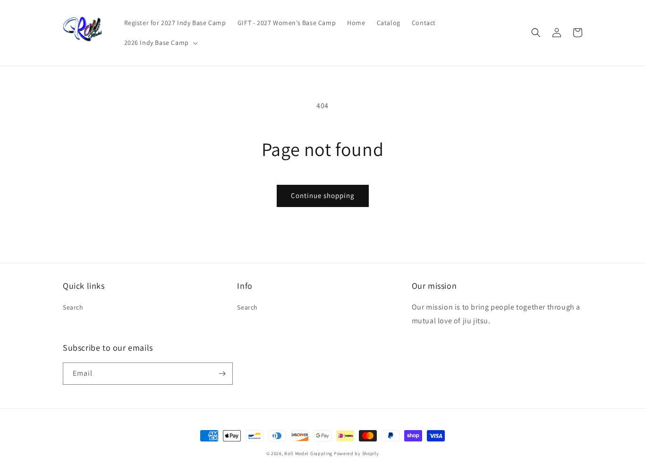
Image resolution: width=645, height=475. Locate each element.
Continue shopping (323, 195)
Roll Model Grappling (308, 453)
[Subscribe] (222, 374)
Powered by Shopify (356, 453)
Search (73, 307)
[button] (160, 42)
